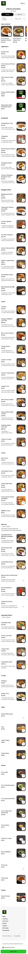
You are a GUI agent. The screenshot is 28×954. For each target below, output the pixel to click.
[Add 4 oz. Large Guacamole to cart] (23, 802)
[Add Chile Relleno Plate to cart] (23, 667)
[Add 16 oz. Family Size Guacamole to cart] (23, 815)
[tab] (7, 14)
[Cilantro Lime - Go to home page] (3, 3)
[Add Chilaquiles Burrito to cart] (23, 168)
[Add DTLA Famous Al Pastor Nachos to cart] (23, 70)
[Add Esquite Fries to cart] (23, 57)
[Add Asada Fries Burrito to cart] (23, 607)
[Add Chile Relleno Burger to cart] (23, 280)
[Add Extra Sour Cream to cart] (23, 842)
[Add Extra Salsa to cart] (23, 882)
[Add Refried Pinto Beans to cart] (23, 718)
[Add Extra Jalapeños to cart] (23, 855)
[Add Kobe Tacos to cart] (23, 463)
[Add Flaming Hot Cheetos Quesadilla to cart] (23, 213)
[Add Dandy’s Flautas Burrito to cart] (23, 253)
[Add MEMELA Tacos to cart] (23, 516)
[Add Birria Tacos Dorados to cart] (23, 338)
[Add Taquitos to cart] (23, 312)
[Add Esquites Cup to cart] (23, 391)
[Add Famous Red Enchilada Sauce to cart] (23, 96)
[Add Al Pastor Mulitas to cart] (23, 227)
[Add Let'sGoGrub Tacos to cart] (23, 476)
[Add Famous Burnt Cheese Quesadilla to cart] (23, 503)
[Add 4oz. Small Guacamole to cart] (23, 789)
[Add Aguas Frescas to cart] (23, 900)
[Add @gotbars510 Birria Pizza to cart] (23, 200)
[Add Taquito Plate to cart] (23, 654)
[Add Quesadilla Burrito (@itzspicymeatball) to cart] (23, 541)
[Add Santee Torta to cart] (23, 699)
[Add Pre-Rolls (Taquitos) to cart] (23, 240)
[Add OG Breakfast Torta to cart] (23, 128)
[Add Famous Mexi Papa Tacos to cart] (23, 489)
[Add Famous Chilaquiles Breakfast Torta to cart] (23, 181)
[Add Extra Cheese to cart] (23, 829)
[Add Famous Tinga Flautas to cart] (23, 378)
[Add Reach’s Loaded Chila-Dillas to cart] (23, 266)
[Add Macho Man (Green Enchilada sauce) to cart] (23, 109)
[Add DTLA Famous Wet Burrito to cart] (23, 554)
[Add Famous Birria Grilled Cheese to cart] (23, 418)
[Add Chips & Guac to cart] (23, 757)
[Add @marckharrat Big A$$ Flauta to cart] (23, 293)
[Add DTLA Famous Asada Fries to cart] (22, 34)
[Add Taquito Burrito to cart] (23, 351)
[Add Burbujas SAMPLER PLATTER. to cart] (23, 325)
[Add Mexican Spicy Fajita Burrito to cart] (23, 580)
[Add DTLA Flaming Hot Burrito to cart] (23, 594)
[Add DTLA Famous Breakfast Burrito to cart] (9, 34)
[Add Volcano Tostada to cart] (23, 365)
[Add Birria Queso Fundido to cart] (23, 405)
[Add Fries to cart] (23, 730)
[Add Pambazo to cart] (23, 686)
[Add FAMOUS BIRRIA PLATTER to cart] (23, 431)
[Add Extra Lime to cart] (23, 869)
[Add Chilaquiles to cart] (23, 141)
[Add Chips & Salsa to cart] (23, 744)
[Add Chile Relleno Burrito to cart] (23, 567)
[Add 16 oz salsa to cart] (23, 776)
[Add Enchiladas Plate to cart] (23, 628)
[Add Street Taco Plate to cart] (23, 641)
